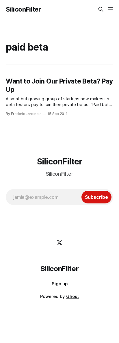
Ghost (72, 296)
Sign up (60, 283)
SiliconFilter (23, 9)
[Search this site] (100, 9)
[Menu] (110, 9)
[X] (59, 243)
